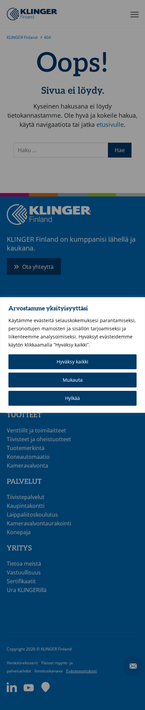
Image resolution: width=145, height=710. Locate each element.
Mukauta (73, 380)
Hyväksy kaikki (72, 361)
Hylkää (72, 398)
